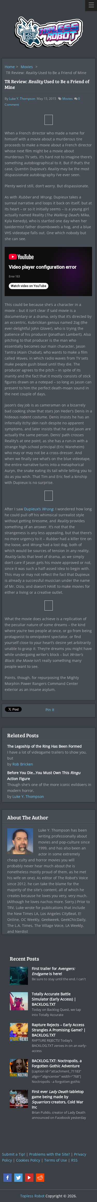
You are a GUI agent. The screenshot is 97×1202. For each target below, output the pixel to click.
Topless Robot (32, 1195)
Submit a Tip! (13, 1154)
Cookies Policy (28, 1160)
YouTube (29, 1178)
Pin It (50, 709)
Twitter (18, 1178)
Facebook (7, 1178)
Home (10, 66)
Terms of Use (55, 1160)
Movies (27, 66)
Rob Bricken (22, 764)
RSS (74, 1160)
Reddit (40, 1178)
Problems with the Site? (49, 1154)
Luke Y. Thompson (22, 98)
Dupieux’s (38, 508)
